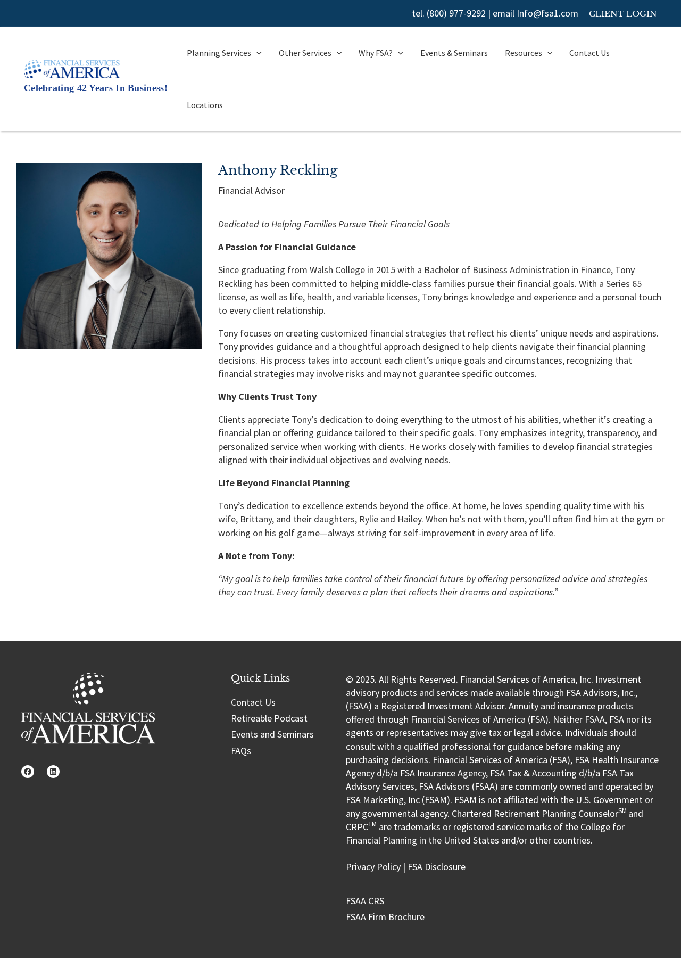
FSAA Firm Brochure (385, 917)
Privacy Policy (373, 867)
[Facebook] (27, 771)
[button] (256, 52)
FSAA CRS (365, 901)
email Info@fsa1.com (535, 13)
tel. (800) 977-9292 (449, 13)
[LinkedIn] (53, 771)
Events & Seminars (454, 52)
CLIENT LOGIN (623, 14)
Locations (205, 105)
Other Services (305, 52)
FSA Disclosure (437, 867)
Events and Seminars (272, 734)
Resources (523, 52)
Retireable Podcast (269, 718)
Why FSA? (376, 52)
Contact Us (589, 52)
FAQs (241, 750)
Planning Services (219, 52)
